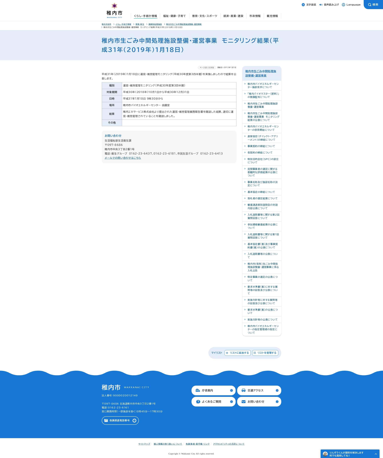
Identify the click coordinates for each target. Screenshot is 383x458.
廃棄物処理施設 (155, 24)
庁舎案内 (207, 390)
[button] (376, 454)
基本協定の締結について (261, 192)
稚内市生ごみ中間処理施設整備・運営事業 (184, 24)
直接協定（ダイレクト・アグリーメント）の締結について (263, 138)
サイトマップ (144, 444)
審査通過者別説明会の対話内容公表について (263, 206)
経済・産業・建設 (234, 16)
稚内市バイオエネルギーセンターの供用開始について (263, 128)
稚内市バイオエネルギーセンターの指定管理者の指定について (263, 329)
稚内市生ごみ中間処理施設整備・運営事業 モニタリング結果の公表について (264, 116)
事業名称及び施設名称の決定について (263, 184)
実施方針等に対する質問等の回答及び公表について (263, 301)
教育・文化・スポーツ (204, 16)
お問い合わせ (256, 401)
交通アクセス (256, 390)
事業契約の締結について (261, 146)
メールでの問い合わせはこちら (123, 158)
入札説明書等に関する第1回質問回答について (263, 236)
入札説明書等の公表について (263, 255)
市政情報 (255, 16)
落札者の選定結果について (263, 198)
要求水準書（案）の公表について (263, 311)
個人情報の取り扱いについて (168, 444)
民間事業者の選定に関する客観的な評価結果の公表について (263, 172)
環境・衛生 (140, 24)
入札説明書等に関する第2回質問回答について (263, 216)
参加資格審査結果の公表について (263, 226)
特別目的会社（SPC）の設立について (263, 161)
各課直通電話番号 (120, 420)
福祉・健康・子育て (174, 16)
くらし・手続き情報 (145, 16)
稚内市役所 (106, 24)
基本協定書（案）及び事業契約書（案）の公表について (263, 246)
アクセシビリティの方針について (229, 444)
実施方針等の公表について (263, 319)
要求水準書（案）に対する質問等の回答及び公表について (263, 290)
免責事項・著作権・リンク (198, 444)
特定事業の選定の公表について (263, 278)
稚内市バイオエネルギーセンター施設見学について (263, 85)
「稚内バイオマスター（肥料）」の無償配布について (263, 95)
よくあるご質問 (211, 401)
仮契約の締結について (260, 152)
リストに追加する (239, 353)
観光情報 (272, 16)
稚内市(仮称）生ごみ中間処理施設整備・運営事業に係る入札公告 (263, 267)
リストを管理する (267, 353)
